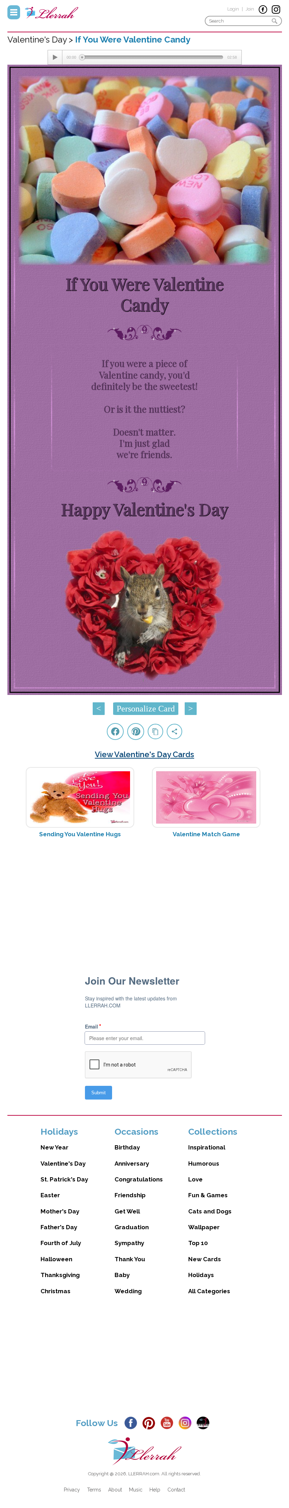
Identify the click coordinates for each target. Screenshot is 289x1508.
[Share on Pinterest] (135, 731)
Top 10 (198, 1242)
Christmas (55, 1291)
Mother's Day (60, 1211)
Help (154, 1490)
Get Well (127, 1211)
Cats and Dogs (210, 1211)
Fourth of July (61, 1242)
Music (135, 1490)
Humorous (203, 1163)
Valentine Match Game (206, 834)
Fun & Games (208, 1195)
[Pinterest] (150, 1422)
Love (195, 1179)
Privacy (72, 1490)
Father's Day (59, 1227)
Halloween (56, 1259)
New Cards (204, 1259)
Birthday (127, 1147)
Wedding (128, 1291)
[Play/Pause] (55, 57)
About (115, 1490)
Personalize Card (146, 708)
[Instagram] (187, 1422)
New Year (54, 1147)
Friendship (130, 1195)
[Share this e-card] (174, 731)
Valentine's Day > (41, 39)
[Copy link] (155, 731)
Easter (50, 1195)
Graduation (132, 1227)
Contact (176, 1490)
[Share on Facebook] (115, 731)
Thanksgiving (60, 1274)
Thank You (130, 1259)
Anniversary (132, 1163)
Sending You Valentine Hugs (80, 834)
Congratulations (139, 1179)
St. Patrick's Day (64, 1179)
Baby (122, 1274)
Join (250, 9)
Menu (13, 12)
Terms (94, 1490)
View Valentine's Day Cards (144, 754)
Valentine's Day (63, 1163)
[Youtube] (168, 1422)
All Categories (209, 1291)
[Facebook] (132, 1422)
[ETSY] (205, 1422)
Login (233, 9)
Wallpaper (204, 1227)
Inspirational (206, 1147)
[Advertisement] (144, 899)
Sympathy (129, 1242)
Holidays (201, 1274)
